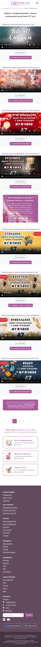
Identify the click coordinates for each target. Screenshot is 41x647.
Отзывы (5, 585)
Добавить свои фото (21, 57)
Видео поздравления (9, 521)
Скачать (21, 52)
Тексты (5, 588)
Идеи (4, 591)
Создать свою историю (22, 100)
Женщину (6, 560)
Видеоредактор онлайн (10, 507)
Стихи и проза (7, 530)
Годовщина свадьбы (9, 552)
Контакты (6, 599)
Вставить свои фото (22, 143)
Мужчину (6, 563)
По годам (6, 535)
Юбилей (5, 546)
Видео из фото (7, 498)
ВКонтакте (8, 610)
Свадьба (5, 549)
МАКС (7, 608)
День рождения (8, 543)
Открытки (6, 527)
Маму (4, 566)
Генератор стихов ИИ (9, 513)
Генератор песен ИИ (9, 510)
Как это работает (8, 580)
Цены (4, 582)
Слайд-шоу (6, 500)
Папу (4, 569)
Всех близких (7, 571)
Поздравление (7, 495)
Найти (29, 615)
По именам (6, 532)
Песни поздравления (9, 524)
